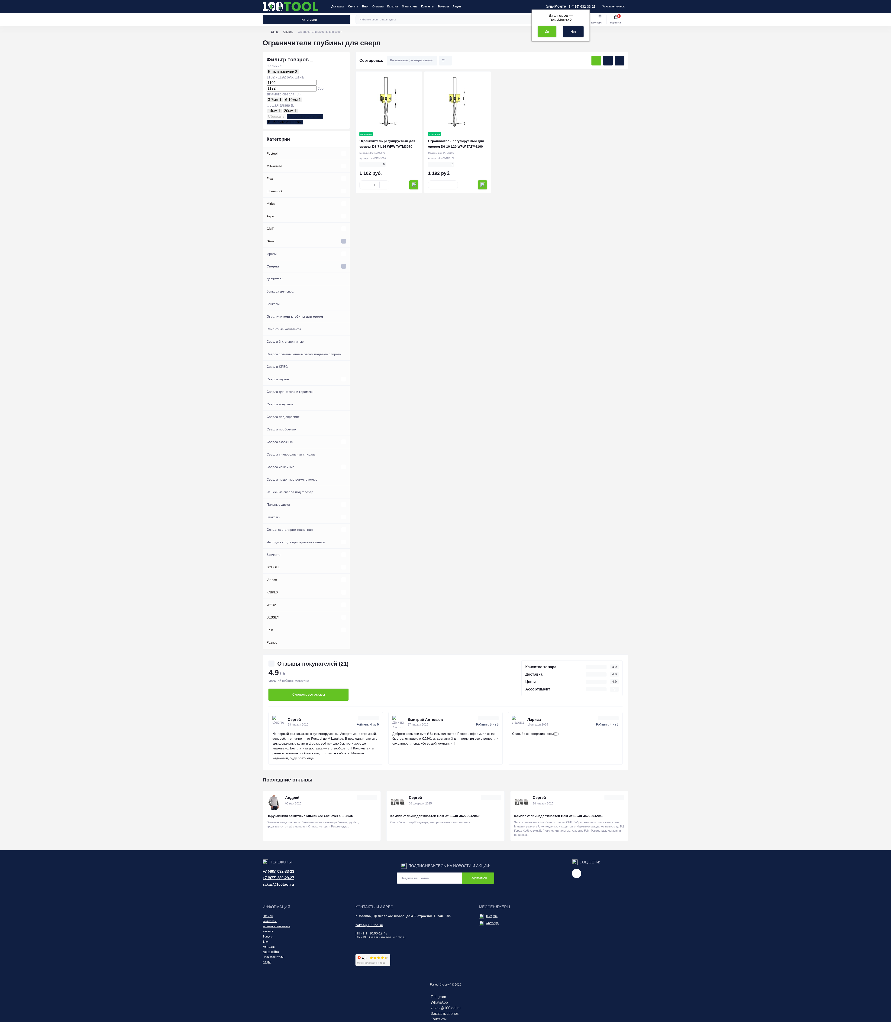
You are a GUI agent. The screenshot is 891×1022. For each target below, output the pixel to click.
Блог (365, 6)
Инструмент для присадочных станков (296, 542)
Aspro (271, 216)
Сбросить (276, 116)
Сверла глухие (278, 379)
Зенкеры (273, 304)
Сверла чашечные (280, 467)
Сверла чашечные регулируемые (292, 479)
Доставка (337, 6)
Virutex (272, 580)
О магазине (409, 6)
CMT (270, 229)
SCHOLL (273, 567)
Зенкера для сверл (281, 291)
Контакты (427, 6)
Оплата (353, 6)
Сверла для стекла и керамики (290, 392)
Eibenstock (275, 191)
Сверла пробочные (281, 429)
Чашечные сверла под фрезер (290, 492)
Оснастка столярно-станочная (290, 529)
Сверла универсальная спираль (291, 454)
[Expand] (343, 153)
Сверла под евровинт (283, 417)
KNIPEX (272, 592)
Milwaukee (274, 166)
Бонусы (443, 6)
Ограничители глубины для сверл (295, 316)
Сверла (288, 31)
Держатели (275, 279)
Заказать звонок (613, 6)
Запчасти (274, 555)
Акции (456, 6)
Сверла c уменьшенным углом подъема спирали (304, 354)
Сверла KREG (277, 366)
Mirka (271, 203)
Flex (270, 178)
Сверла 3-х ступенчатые (285, 341)
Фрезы (272, 254)
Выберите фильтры (305, 116)
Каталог (392, 6)
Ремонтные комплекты (284, 329)
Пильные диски (278, 504)
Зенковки (273, 517)
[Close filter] (311, 61)
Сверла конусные (280, 404)
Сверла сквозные (280, 442)
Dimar (275, 31)
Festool (272, 153)
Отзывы (378, 6)
